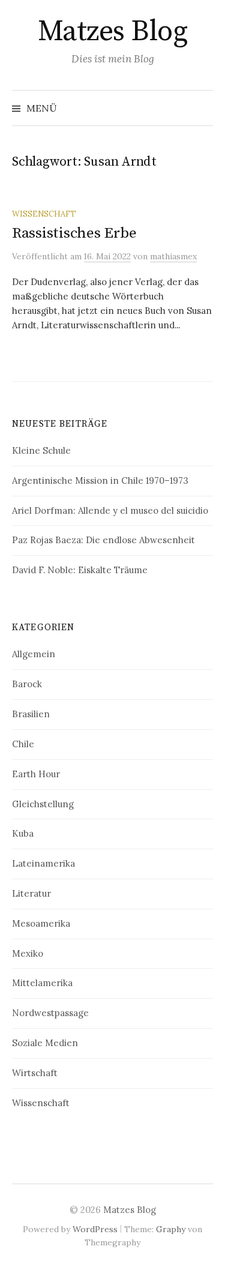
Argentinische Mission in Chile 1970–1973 (100, 480)
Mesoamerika (41, 923)
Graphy (170, 1229)
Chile (23, 744)
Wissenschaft (44, 213)
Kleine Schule (41, 450)
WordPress (95, 1229)
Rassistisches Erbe (74, 233)
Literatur (31, 893)
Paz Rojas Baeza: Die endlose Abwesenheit (103, 540)
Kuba (23, 833)
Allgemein (33, 654)
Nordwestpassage (50, 1013)
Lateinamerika (43, 863)
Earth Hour (36, 774)
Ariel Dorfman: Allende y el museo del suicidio (110, 510)
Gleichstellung (43, 804)
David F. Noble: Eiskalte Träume (80, 570)
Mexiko (27, 953)
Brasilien (31, 714)
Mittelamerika (42, 983)
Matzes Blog (113, 32)
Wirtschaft (35, 1073)
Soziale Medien (45, 1043)
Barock (27, 684)
